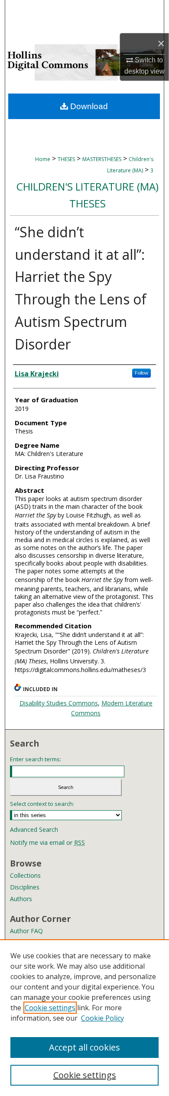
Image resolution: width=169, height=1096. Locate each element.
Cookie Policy (102, 1018)
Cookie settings (50, 1007)
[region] (84, 1017)
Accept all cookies (84, 1047)
